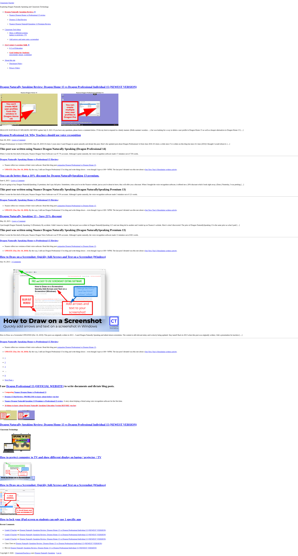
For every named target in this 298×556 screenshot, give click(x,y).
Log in (58, 553)
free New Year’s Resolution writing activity (161, 170)
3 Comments (16, 262)
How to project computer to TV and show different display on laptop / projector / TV (50, 457)
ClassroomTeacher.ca (23, 553)
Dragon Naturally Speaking (45, 553)
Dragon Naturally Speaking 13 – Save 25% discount (31, 216)
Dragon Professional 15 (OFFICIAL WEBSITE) (35, 386)
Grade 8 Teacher (11, 530)
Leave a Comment (18, 140)
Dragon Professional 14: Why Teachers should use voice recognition (40, 135)
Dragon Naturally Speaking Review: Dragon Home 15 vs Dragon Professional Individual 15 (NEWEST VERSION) (68, 86)
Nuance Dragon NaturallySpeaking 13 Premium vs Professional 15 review (34, 401)
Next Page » (9, 380)
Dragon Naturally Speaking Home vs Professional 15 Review (29, 159)
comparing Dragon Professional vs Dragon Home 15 (76, 165)
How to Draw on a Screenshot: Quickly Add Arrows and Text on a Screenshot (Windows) (53, 256)
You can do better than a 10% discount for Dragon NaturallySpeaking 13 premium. (49, 175)
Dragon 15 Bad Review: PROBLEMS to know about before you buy (32, 397)
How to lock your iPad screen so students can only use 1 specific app (40, 519)
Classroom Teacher (7, 3)
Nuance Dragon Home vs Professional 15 (30, 392)
